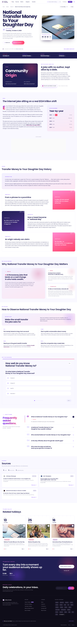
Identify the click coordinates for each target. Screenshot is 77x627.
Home (4, 6)
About (42, 602)
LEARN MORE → (71, 621)
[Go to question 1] (34, 400)
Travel (57, 614)
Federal (61, 604)
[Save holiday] (24, 526)
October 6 (12, 6)
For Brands (65, 1)
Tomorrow (17, 1)
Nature (70, 607)
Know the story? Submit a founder (49, 85)
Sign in (70, 1)
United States (26, 56)
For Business (43, 606)
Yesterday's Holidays (28, 606)
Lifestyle (61, 607)
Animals (57, 602)
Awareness (62, 602)
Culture (57, 604)
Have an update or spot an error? (69, 48)
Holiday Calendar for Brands (65, 566)
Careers (71, 602)
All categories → (61, 614)
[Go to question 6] (40, 400)
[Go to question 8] (42, 400)
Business (66, 602)
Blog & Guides (43, 610)
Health (72, 604)
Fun (68, 604)
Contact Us (43, 604)
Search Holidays (27, 610)
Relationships (45, 56)
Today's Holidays (29, 602)
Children (61, 56)
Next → (69, 400)
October (7, 6)
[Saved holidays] (74, 2)
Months (22, 1)
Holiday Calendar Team (19, 48)
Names (66, 607)
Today (13, 1)
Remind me (8, 42)
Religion (68, 609)
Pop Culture (57, 609)
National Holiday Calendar (29, 608)
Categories (27, 1)
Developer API (66, 570)
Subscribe (71, 588)
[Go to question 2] (35, 400)
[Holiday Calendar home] (5, 2)
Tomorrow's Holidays (28, 604)
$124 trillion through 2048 (33, 125)
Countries (33, 1)
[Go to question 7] (41, 400)
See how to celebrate (17, 42)
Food (65, 604)
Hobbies (57, 607)
